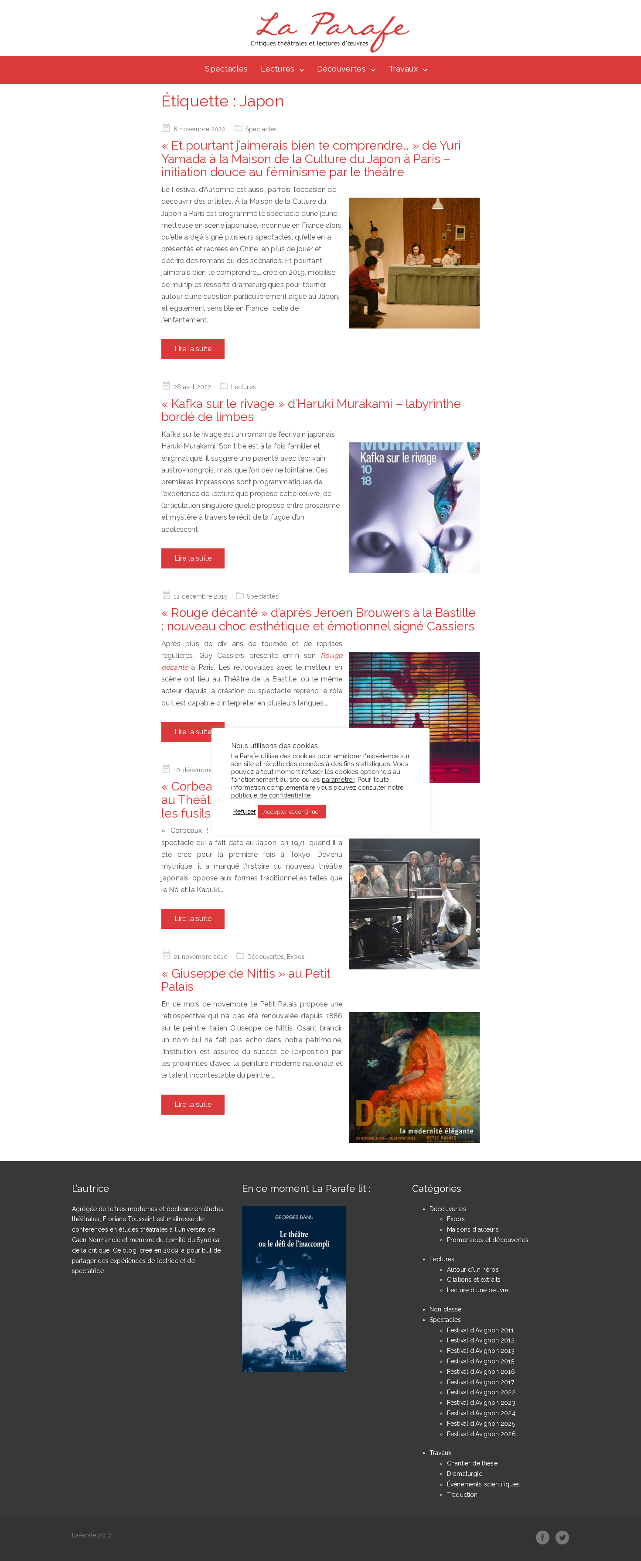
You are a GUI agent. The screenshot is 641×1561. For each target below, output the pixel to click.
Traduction (462, 1494)
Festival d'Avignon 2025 (481, 1423)
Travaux (403, 68)
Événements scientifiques (483, 1484)
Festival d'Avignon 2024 (481, 1413)
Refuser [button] (244, 811)
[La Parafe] (327, 32)
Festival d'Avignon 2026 (481, 1434)
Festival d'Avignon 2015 (480, 1361)
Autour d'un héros (473, 1269)
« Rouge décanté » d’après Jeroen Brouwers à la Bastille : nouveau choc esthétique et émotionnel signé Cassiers (318, 619)
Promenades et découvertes (487, 1239)
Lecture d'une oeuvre (477, 1290)
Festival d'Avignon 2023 (481, 1402)
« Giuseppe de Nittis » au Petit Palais (246, 980)
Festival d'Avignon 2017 (480, 1382)
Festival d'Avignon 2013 (481, 1350)
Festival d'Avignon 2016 (481, 1371)
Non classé (446, 1309)
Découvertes (341, 68)
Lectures (277, 68)
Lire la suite (192, 349)
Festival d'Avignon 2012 (481, 1340)
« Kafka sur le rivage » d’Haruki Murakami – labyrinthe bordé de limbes (311, 410)
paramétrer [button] (338, 779)
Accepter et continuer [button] (291, 811)
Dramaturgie (464, 1473)
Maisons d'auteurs (473, 1229)
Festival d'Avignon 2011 (480, 1330)
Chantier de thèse (472, 1463)
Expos (296, 956)
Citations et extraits (474, 1279)
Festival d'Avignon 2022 (481, 1392)
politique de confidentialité (270, 795)
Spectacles (226, 68)
